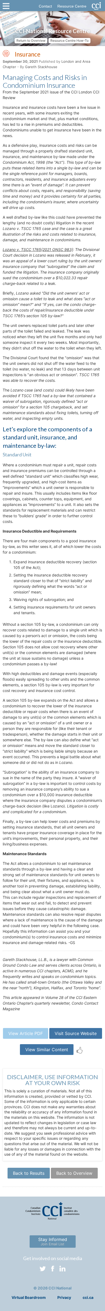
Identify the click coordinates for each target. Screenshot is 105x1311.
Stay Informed (52, 1241)
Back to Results (28, 1173)
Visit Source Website (76, 1033)
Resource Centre (71, 6)
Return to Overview (31, 41)
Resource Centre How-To (69, 41)
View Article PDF (25, 1033)
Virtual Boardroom (29, 1297)
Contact (45, 6)
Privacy (64, 1297)
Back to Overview (74, 1173)
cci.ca (88, 1297)
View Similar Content (46, 1049)
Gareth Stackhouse (41, 67)
